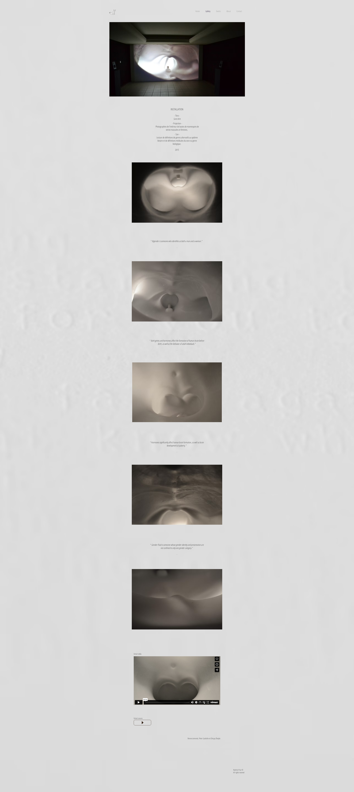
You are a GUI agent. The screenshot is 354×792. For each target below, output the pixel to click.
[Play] (142, 722)
